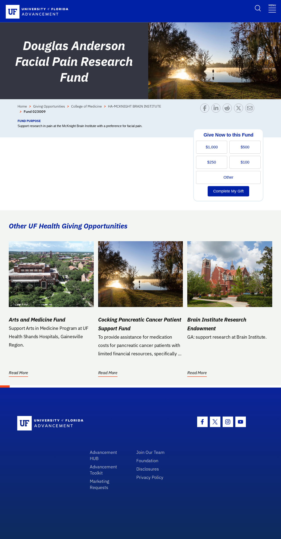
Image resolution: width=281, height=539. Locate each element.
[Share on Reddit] (228, 111)
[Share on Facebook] (205, 111)
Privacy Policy (149, 477)
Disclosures (147, 469)
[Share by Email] (250, 111)
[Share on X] (239, 111)
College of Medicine (86, 106)
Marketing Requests (99, 484)
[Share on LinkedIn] (217, 111)
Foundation (147, 461)
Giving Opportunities (49, 106)
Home (22, 106)
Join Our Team (150, 452)
